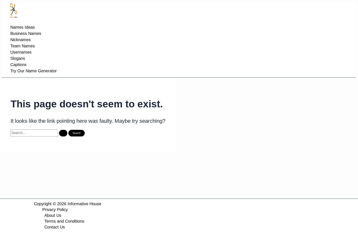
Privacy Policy (55, 209)
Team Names (22, 46)
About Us (52, 215)
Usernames (20, 52)
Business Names (25, 33)
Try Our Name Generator (33, 71)
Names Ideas (22, 27)
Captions (18, 64)
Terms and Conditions (64, 221)
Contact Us (54, 227)
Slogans (17, 58)
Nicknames (20, 39)
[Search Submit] (63, 133)
